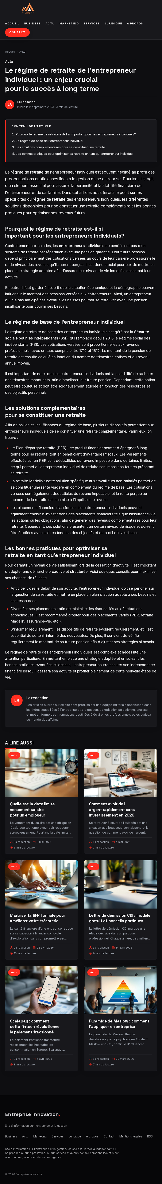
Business (32, 23)
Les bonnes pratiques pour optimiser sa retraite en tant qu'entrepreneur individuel (74, 153)
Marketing (69, 23)
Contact (17, 32)
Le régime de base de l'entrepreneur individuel (49, 141)
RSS (150, 1136)
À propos (135, 23)
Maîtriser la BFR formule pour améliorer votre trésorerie (37, 918)
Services (92, 23)
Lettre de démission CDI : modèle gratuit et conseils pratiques (119, 918)
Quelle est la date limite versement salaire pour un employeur (32, 809)
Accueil (12, 23)
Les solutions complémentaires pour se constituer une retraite (60, 147)
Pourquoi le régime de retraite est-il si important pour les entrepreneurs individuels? (76, 134)
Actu (50, 23)
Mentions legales (130, 1136)
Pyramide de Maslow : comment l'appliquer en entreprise (119, 1023)
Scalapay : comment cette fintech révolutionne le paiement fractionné (34, 1026)
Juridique (113, 23)
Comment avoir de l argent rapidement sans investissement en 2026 (112, 809)
